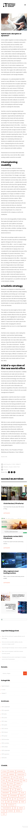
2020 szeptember (6, 750)
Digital (20, 777)
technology (11, 804)
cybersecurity (6, 777)
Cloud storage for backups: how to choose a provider (14, 647)
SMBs (8, 801)
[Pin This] (14, 472)
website (21, 807)
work (18, 467)
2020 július (4, 757)
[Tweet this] (9, 472)
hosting (4, 786)
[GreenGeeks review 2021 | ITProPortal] (14, 525)
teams (22, 801)
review (4, 798)
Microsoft (15, 792)
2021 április (4, 724)
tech (3, 804)
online (22, 792)
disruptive (6, 467)
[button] (25, 4)
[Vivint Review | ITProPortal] (14, 492)
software (15, 801)
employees (16, 780)
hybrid (15, 467)
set (3, 801)
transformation (6, 807)
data (14, 777)
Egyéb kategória (7, 464)
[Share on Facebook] (12, 472)
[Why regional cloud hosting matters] (14, 560)
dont (3, 780)
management (5, 792)
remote (22, 795)
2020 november (5, 743)
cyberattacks (20, 774)
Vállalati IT (18, 464)
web (15, 807)
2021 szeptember (6, 706)
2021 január (4, 735)
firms (23, 780)
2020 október (5, 746)
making (18, 789)
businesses (20, 771)
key (13, 789)
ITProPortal (5, 789)
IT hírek (13, 464)
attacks (4, 771)
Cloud (4, 774)
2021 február (5, 732)
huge (11, 786)
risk (15, 798)
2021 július (4, 714)
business (12, 771)
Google (11, 783)
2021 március (5, 728)
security (21, 798)
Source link (4, 456)
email (9, 780)
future (4, 783)
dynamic (11, 467)
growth (18, 783)
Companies (11, 774)
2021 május (4, 721)
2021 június (4, 717)
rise (10, 798)
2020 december (5, 739)
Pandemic (4, 795)
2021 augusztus (5, 710)
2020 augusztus (5, 754)
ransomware (13, 795)
